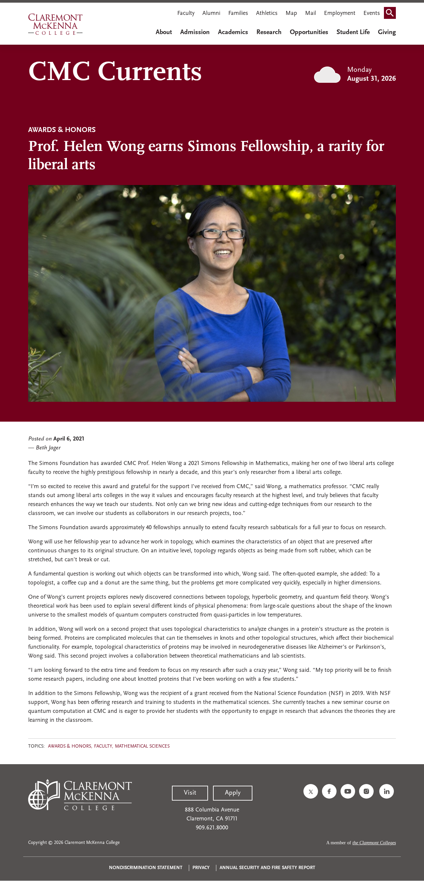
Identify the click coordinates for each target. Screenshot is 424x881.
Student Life (353, 32)
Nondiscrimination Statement (146, 867)
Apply (232, 793)
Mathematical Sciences (142, 746)
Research (269, 32)
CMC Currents (115, 73)
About (164, 32)
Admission (195, 32)
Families (238, 14)
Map (291, 14)
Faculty (185, 14)
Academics (233, 32)
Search (392, 14)
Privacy (201, 867)
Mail (310, 14)
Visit (190, 793)
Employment (339, 14)
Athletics (267, 14)
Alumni (211, 14)
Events (371, 14)
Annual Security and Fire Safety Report (267, 867)
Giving (387, 32)
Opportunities (309, 32)
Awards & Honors (69, 746)
